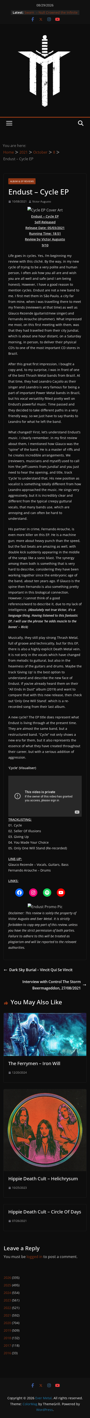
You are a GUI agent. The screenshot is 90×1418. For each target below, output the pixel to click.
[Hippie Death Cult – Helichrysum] (45, 1092)
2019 (7, 1330)
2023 (7, 1300)
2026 (7, 1277)
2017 (7, 1345)
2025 (7, 1285)
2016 (7, 1353)
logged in (34, 1256)
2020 (7, 1323)
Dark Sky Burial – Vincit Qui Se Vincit (40, 969)
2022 (7, 1308)
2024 (7, 1292)
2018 (7, 1338)
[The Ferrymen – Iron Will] (45, 1016)
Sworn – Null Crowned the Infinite (51, 12)
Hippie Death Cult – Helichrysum (43, 1178)
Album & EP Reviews (22, 181)
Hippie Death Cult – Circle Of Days (44, 1212)
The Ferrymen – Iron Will (34, 1063)
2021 (7, 1315)
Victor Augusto (41, 201)
